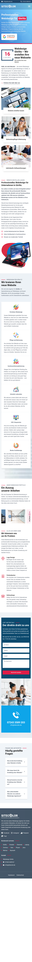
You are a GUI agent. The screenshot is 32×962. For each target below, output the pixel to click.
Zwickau (5, 847)
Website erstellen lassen (16, 110)
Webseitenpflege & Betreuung (16, 139)
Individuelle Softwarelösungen (16, 168)
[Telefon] (16, 650)
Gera (12, 847)
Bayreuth (12, 850)
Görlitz (5, 844)
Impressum (11, 875)
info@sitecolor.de (7, 1)
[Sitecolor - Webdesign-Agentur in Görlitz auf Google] (9, 37)
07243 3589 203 (16, 722)
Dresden (11, 844)
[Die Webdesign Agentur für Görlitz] (8, 6)
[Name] (16, 645)
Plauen (18, 847)
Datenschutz (20, 875)
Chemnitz (19, 844)
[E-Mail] (16, 656)
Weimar (5, 850)
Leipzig (27, 844)
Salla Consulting (15, 518)
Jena (23, 847)
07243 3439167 (9, 862)
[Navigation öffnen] (29, 6)
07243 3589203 (27, 1)
